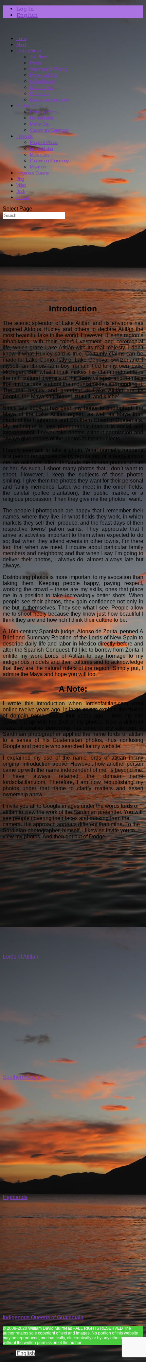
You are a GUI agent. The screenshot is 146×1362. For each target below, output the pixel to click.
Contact (22, 197)
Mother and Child (44, 75)
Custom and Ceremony (49, 99)
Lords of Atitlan (28, 50)
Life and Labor (41, 118)
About (21, 44)
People (35, 63)
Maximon (37, 166)
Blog (20, 179)
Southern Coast (29, 105)
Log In (25, 8)
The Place (38, 56)
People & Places (44, 111)
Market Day (39, 93)
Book (20, 191)
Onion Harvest (42, 87)
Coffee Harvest (42, 81)
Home (21, 38)
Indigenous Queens (32, 173)
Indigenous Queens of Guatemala (43, 1317)
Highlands (24, 136)
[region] (73, 260)
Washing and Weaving (48, 69)
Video (21, 185)
